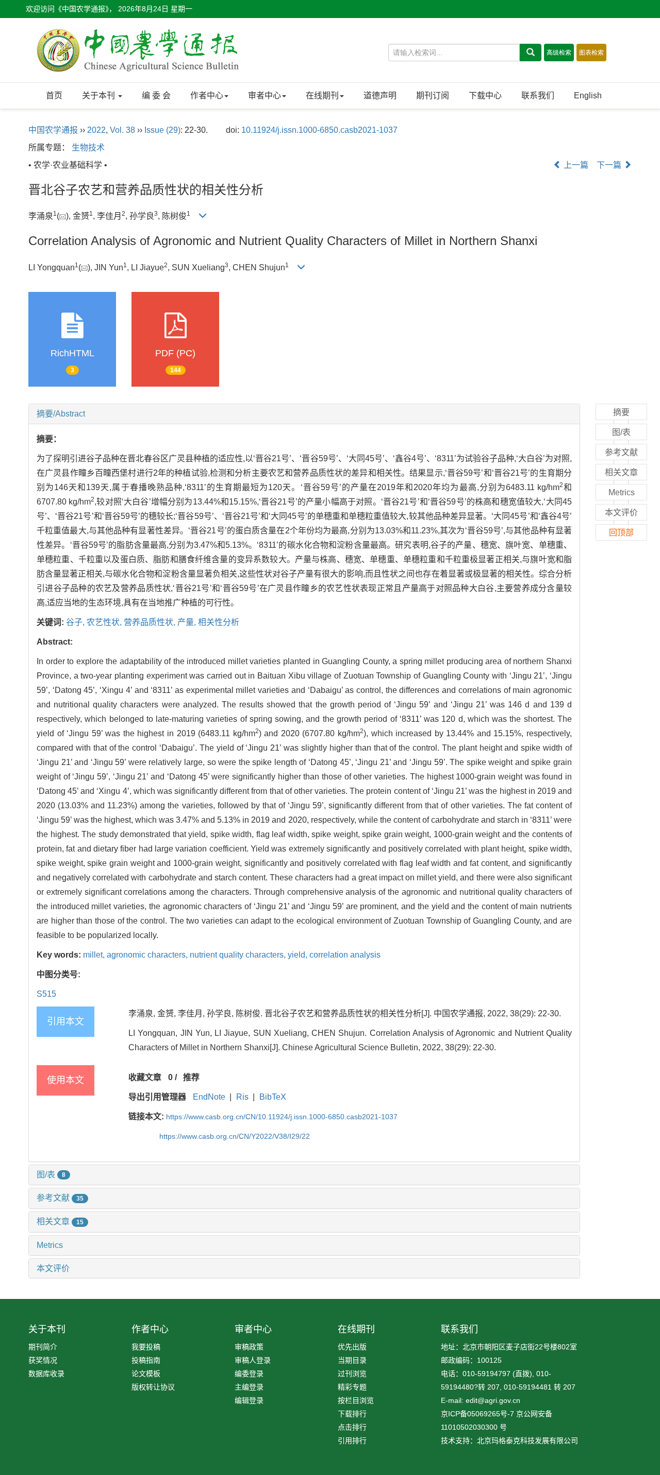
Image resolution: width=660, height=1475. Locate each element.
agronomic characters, (148, 954)
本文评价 (53, 1268)
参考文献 (60, 1197)
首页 (54, 95)
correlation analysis (345, 954)
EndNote (209, 1096)
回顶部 (621, 532)
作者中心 (206, 95)
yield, (298, 954)
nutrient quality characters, (239, 954)
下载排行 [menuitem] (352, 1414)
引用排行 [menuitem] (352, 1440)
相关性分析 (218, 622)
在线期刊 (322, 95)
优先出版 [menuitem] (352, 1347)
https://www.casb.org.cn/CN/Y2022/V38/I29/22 (234, 1136)
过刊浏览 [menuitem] (352, 1373)
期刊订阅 (432, 95)
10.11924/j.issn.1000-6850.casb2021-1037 (319, 130)
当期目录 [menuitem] (352, 1360)
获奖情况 (42, 1360)
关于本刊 (99, 95)
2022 (96, 130)
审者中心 (264, 95)
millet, (95, 954)
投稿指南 (145, 1360)
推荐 (191, 1077)
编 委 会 (156, 95)
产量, (187, 622)
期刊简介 (42, 1347)
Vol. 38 (122, 130)
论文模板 (145, 1373)
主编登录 (249, 1387)
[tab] (304, 414)
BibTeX (272, 1096)
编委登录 (249, 1373)
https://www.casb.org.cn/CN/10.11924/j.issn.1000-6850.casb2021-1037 (282, 1117)
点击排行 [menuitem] (352, 1427)
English (588, 95)
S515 (46, 994)
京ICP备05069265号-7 (477, 1414)
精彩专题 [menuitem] (352, 1387)
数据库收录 (46, 1373)
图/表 (51, 1174)
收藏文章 (144, 1077)
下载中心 (485, 95)
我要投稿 (145, 1347)
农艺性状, (105, 622)
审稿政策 (249, 1347)
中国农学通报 (53, 130)
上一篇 (575, 165)
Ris (242, 1096)
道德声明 (380, 95)
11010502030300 (469, 1427)
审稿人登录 (253, 1360)
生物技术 (88, 147)
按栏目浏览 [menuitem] (356, 1400)
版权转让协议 (153, 1387)
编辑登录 (249, 1400)
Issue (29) (162, 130)
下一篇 (610, 165)
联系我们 (537, 95)
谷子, (76, 622)
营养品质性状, (150, 622)
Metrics (50, 1245)
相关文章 (60, 1221)
